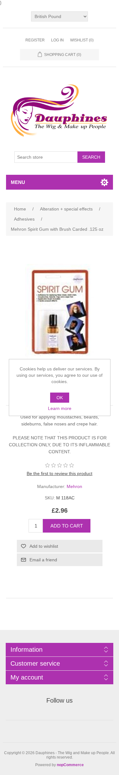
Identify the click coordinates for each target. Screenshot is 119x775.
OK (59, 397)
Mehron (74, 486)
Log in (57, 40)
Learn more (59, 408)
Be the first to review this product (59, 473)
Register (35, 40)
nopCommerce (70, 765)
